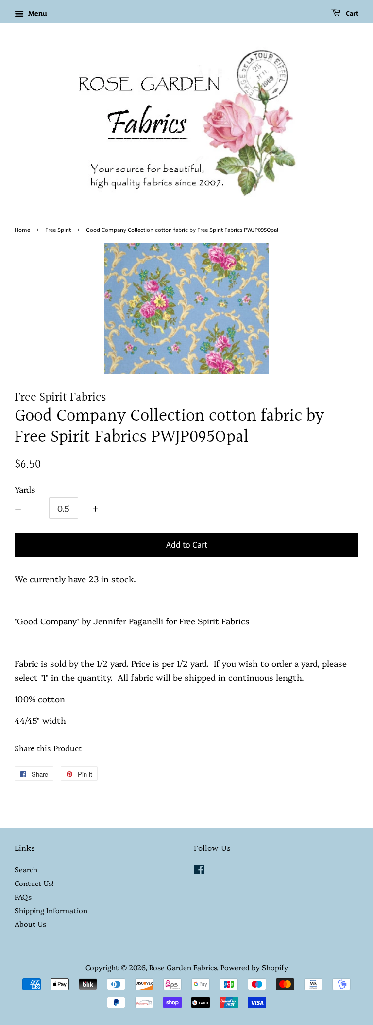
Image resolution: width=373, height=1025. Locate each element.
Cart (351, 13)
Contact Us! (34, 883)
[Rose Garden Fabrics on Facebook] (199, 871)
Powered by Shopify (254, 967)
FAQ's (23, 896)
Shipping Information (51, 910)
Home (22, 230)
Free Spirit (58, 230)
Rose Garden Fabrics (183, 967)
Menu (36, 13)
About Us (30, 924)
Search (26, 869)
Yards (25, 489)
